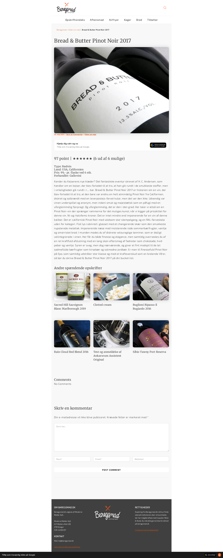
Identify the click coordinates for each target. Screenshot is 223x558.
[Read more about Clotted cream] (111, 286)
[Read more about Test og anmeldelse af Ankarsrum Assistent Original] (111, 333)
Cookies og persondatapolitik (146, 530)
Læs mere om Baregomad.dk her (67, 547)
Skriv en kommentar (74, 134)
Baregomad (62, 30)
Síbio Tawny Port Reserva (149, 351)
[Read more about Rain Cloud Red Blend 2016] (72, 333)
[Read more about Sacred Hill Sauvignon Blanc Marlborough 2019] (72, 286)
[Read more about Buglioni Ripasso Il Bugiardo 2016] (151, 286)
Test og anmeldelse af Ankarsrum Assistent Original (107, 355)
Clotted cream (102, 304)
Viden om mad (74, 30)
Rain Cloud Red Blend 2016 (71, 351)
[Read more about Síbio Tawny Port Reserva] (151, 333)
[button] (165, 8)
